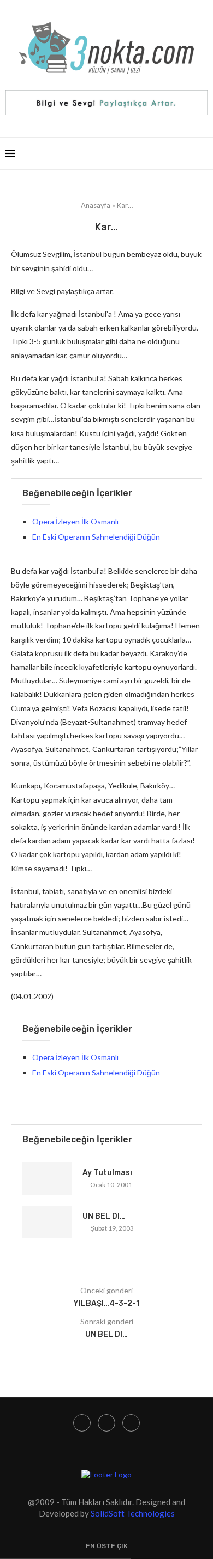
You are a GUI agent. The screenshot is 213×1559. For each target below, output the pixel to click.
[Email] (131, 1423)
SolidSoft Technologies (133, 1513)
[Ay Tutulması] (47, 1178)
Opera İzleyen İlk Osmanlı (75, 521)
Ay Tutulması (107, 1172)
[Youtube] (106, 1423)
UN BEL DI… (103, 1216)
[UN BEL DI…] (47, 1222)
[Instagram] (82, 1423)
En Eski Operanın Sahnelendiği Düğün (96, 536)
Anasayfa (95, 205)
